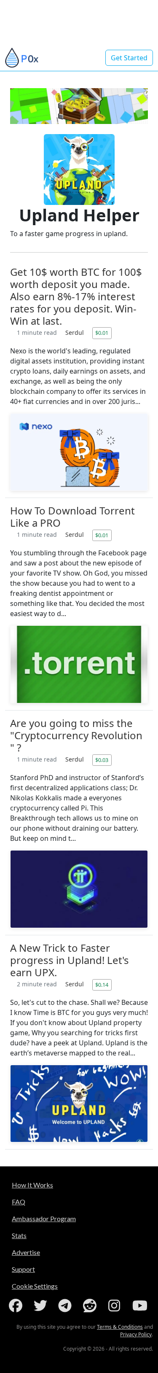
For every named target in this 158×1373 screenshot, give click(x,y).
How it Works (32, 1185)
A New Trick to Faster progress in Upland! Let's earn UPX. (69, 960)
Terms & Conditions (120, 1326)
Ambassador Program (44, 1218)
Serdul (75, 332)
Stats (19, 1235)
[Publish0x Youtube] (140, 1305)
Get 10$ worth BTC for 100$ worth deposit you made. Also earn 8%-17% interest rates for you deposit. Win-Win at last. (76, 296)
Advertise (26, 1252)
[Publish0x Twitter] (42, 1305)
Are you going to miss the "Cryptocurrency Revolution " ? (76, 735)
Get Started (129, 57)
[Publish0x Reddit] (91, 1305)
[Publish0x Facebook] (17, 1305)
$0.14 (101, 984)
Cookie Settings (35, 1286)
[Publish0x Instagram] (116, 1305)
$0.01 (101, 333)
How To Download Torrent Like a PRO (72, 516)
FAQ (18, 1202)
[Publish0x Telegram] (66, 1305)
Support (23, 1269)
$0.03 (101, 760)
